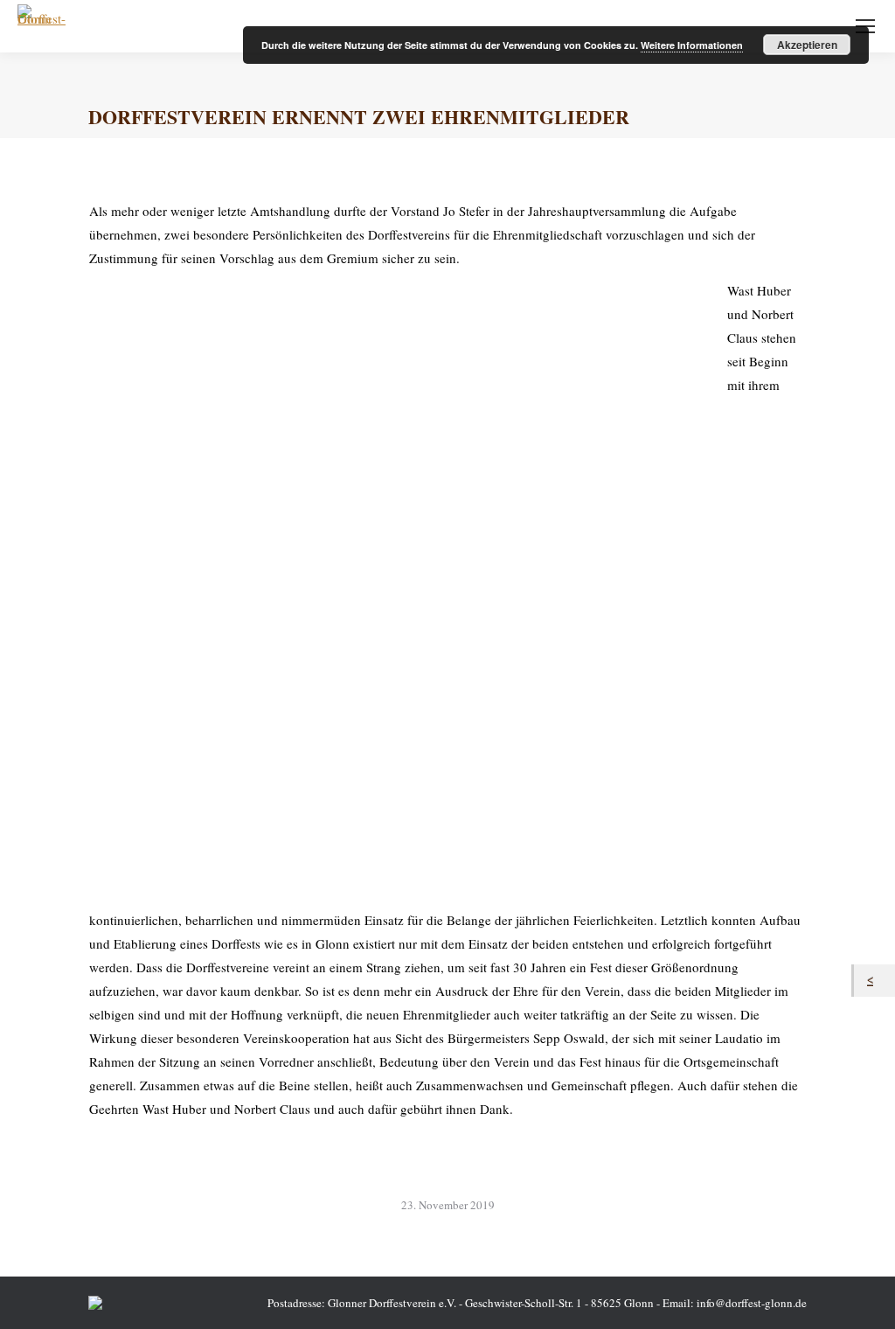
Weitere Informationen (692, 45)
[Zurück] (874, 980)
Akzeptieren (807, 44)
